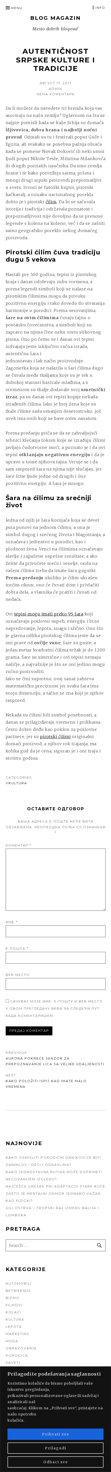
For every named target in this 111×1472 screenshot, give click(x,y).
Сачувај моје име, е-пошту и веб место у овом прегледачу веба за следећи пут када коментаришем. (54, 1008)
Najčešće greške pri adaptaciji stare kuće (55, 1186)
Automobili (18, 1283)
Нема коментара (56, 94)
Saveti (13, 1363)
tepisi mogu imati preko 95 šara (48, 614)
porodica (17, 1355)
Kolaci (13, 1312)
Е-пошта (17, 949)
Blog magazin (55, 18)
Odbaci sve (55, 1462)
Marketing (18, 1334)
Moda (12, 1341)
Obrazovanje (21, 1348)
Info (100, 8)
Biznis (12, 1298)
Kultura (18, 783)
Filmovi (14, 1305)
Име (12, 922)
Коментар (18, 845)
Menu (16, 8)
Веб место (18, 975)
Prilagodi (55, 1448)
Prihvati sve (55, 1434)
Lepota (14, 1327)
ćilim (51, 201)
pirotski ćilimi (55, 736)
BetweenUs (18, 1291)
